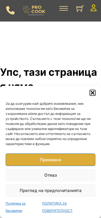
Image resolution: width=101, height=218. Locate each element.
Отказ (50, 175)
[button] (92, 93)
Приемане (50, 159)
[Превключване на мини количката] (80, 8)
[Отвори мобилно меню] (63, 8)
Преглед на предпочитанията (51, 190)
